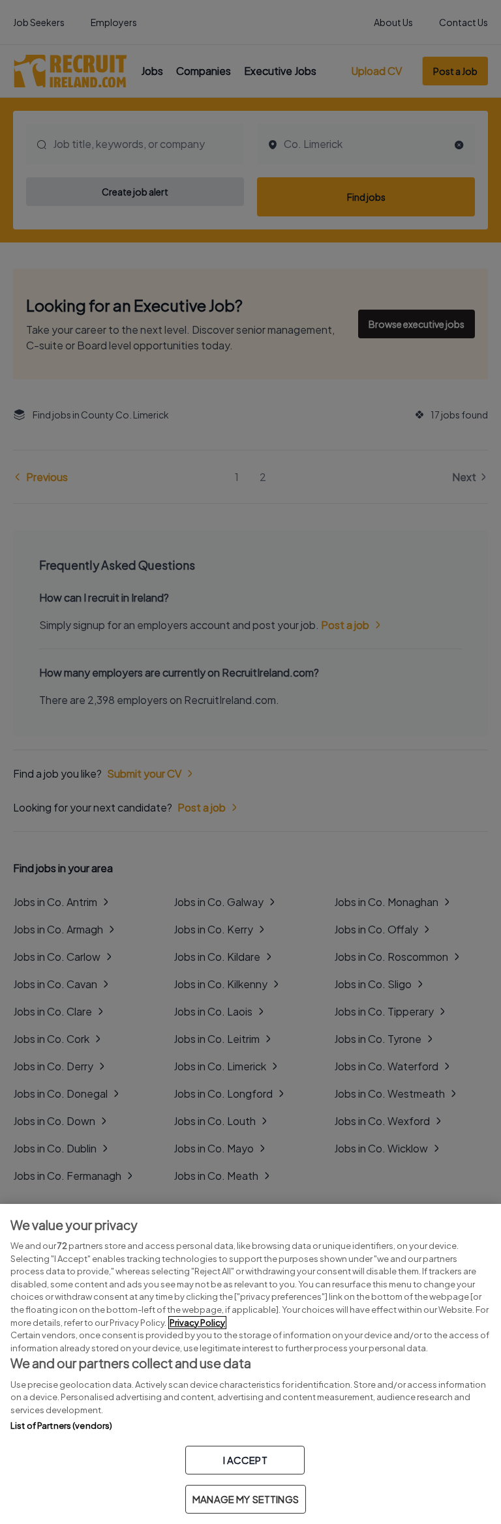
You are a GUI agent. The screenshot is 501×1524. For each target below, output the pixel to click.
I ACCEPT (245, 1460)
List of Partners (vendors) (61, 1425)
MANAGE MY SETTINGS (245, 1499)
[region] (250, 1364)
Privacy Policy (197, 1322)
